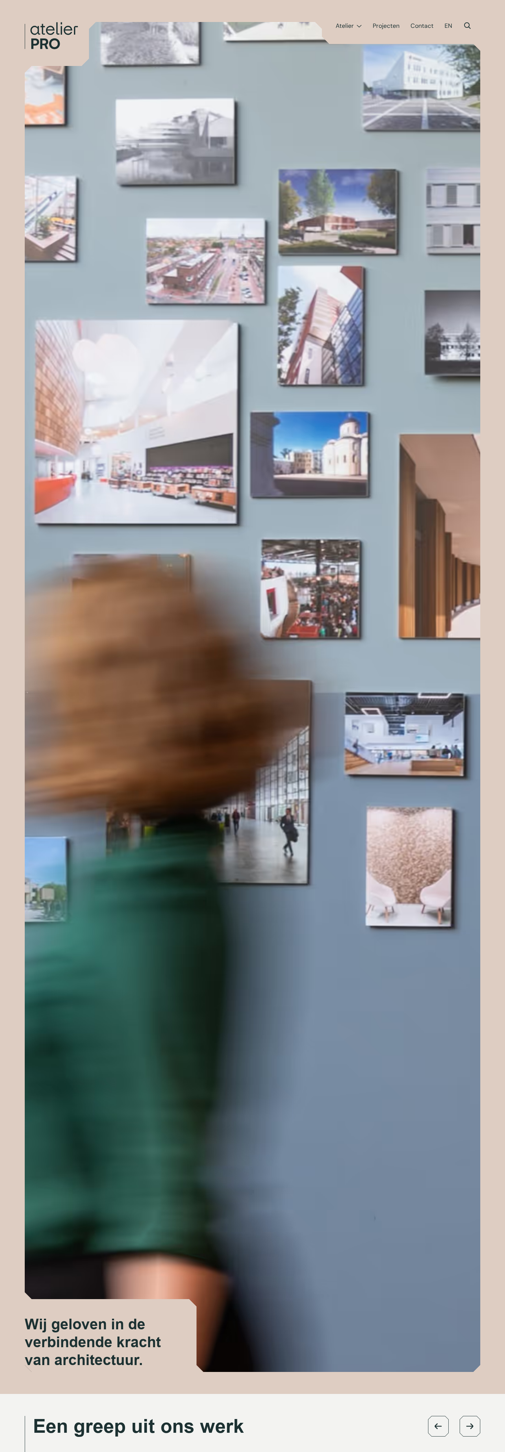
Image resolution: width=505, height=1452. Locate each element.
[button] (438, 1426)
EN (448, 26)
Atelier (345, 26)
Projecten (386, 26)
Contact (422, 26)
